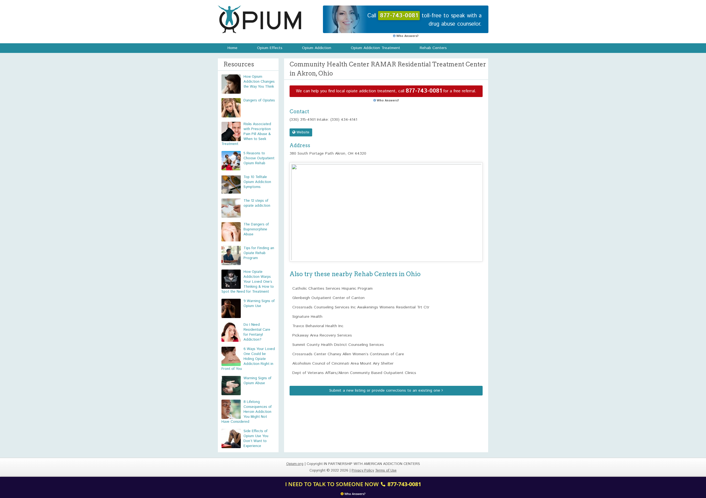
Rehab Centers (433, 48)
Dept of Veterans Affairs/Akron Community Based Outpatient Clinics (354, 373)
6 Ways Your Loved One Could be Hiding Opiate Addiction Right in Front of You (248, 359)
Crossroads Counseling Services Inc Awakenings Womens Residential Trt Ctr (360, 307)
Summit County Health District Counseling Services (338, 345)
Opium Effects (269, 48)
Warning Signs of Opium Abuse (257, 381)
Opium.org (259, 19)
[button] (386, 207)
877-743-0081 (424, 91)
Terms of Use (386, 470)
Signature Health (307, 316)
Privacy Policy (363, 470)
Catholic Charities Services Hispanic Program (332, 288)
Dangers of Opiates (259, 100)
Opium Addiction (316, 48)
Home (232, 48)
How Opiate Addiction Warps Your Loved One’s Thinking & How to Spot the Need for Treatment (247, 281)
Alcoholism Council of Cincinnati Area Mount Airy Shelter (343, 363)
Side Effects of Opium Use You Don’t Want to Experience (256, 439)
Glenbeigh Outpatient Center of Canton (328, 298)
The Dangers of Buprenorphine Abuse (256, 229)
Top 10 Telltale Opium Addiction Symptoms (257, 182)
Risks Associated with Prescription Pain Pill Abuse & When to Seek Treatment (246, 134)
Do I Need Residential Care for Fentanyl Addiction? (257, 332)
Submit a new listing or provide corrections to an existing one (385, 390)
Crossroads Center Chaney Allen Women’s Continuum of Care (348, 354)
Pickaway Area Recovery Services (322, 335)
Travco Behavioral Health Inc (317, 326)
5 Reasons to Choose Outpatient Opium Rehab (259, 158)
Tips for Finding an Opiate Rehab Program (259, 253)
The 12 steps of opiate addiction (257, 203)
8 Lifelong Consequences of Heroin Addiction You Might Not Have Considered (246, 411)
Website (302, 132)
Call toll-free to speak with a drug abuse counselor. (424, 20)
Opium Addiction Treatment (375, 48)
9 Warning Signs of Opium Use (259, 303)
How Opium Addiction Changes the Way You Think (259, 81)
